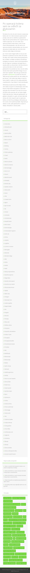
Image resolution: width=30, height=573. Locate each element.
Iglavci (6, 202)
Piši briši (6, 315)
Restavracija (7, 356)
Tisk (5, 416)
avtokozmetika (8, 501)
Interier (6, 212)
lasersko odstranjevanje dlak (17, 520)
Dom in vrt (7, 171)
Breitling (7, 146)
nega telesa (7, 529)
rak (14, 538)
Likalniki (6, 240)
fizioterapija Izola (9, 510)
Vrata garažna (8, 425)
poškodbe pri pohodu (18, 535)
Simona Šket (8, 381)
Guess (6, 193)
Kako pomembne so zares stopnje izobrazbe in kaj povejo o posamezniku (15, 471)
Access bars (7, 124)
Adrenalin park (8, 127)
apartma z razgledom (18, 498)
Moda (6, 262)
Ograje (6, 290)
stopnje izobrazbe (14, 544)
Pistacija (6, 318)
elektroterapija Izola (10, 507)
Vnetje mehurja (8, 422)
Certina (6, 149)
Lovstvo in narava (9, 246)
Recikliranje (7, 353)
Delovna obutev (8, 161)
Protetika (7, 347)
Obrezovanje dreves (9, 287)
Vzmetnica (7, 438)
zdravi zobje (22, 557)
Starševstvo (7, 397)
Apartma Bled (8, 133)
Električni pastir (8, 177)
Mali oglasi (7, 249)
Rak (5, 350)
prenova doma (8, 538)
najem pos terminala (10, 526)
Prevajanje (7, 337)
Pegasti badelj (8, 306)
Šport (6, 394)
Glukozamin (7, 190)
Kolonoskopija (8, 227)
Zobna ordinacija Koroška (11, 451)
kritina (6, 520)
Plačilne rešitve (8, 325)
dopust (23, 504)
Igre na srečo (8, 205)
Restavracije (7, 359)
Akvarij (6, 130)
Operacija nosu (8, 300)
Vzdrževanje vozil (9, 432)
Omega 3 (7, 296)
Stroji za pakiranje (9, 407)
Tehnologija (7, 410)
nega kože (20, 526)
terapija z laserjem (19, 547)
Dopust (6, 174)
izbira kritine (7, 513)
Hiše (6, 196)
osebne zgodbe (8, 303)
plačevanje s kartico (9, 532)
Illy (5, 208)
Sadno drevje (8, 366)
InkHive (13, 569)
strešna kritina (8, 547)
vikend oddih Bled (20, 554)
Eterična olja (7, 183)
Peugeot (7, 312)
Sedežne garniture (9, 372)
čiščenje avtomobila (9, 563)
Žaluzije (6, 441)
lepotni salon (8, 523)
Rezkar (6, 363)
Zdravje (6, 444)
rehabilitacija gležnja (18, 541)
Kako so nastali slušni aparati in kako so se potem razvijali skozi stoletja (14, 466)
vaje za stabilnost (9, 554)
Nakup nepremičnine (10, 271)
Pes (5, 309)
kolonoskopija (17, 516)
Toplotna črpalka (9, 419)
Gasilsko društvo (9, 186)
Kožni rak (7, 234)
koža (24, 516)
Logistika (7, 243)
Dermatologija (8, 168)
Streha (6, 400)
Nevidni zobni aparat (10, 281)
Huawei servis (8, 199)
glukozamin (12, 74)
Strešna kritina (8, 403)
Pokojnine (7, 328)
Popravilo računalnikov (10, 331)
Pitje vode (7, 322)
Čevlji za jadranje (8, 152)
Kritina (6, 237)
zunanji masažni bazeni (15, 560)
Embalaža (7, 180)
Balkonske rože (8, 136)
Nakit (6, 268)
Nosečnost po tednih (10, 284)
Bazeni (6, 142)
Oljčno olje (7, 293)
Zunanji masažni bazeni (10, 454)
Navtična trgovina (9, 275)
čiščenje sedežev (21, 563)
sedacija (6, 544)
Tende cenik (7, 413)
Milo (6, 259)
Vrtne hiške (7, 429)
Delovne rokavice (9, 164)
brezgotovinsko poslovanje (12, 504)
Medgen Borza (15, 13)
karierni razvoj (8, 516)
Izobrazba (7, 215)
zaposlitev (15, 557)
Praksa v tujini (8, 334)
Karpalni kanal (8, 221)
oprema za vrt (16, 529)
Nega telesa (7, 278)
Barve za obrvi (8, 139)
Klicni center (7, 224)
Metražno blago (8, 256)
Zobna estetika (8, 447)
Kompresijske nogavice (10, 231)
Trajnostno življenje (9, 551)
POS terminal (7, 535)
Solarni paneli (8, 388)
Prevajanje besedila (9, 340)
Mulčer (6, 265)
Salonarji (7, 369)
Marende (7, 253)
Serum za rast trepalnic (10, 378)
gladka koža (18, 510)
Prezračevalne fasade (10, 344)
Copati (6, 155)
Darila (6, 158)
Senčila (6, 375)
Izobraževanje (8, 218)
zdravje (6, 560)
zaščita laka (7, 557)
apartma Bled (7, 498)
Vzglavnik (7, 435)
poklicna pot (20, 532)
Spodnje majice (8, 391)
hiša (24, 510)
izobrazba (15, 513)
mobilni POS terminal (19, 523)
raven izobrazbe (21, 538)
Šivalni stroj (7, 385)
